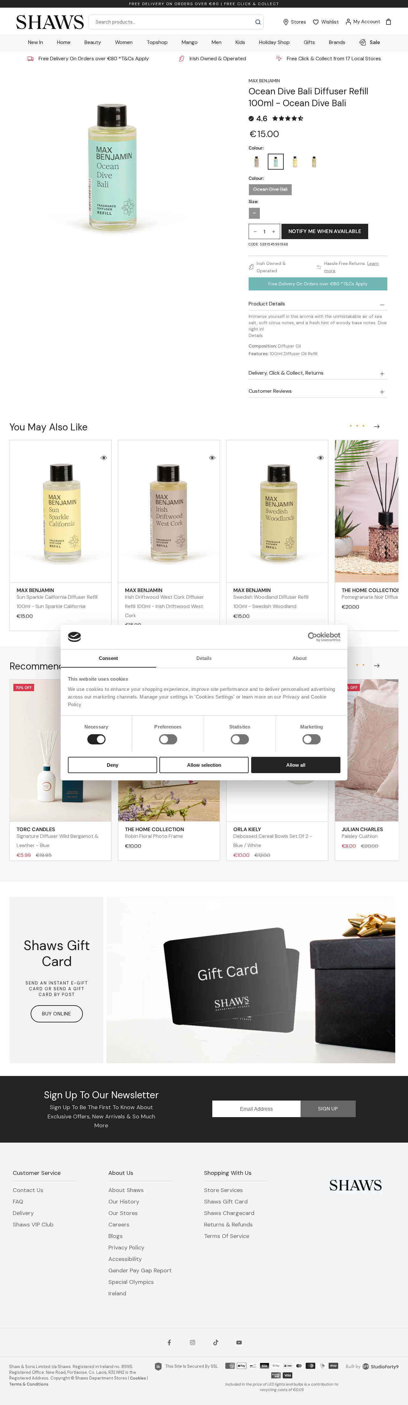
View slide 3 (363, 426)
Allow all (295, 764)
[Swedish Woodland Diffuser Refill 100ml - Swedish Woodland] (314, 162)
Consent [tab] (108, 658)
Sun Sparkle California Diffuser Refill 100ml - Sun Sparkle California (57, 598)
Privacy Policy (126, 1247)
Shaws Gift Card (226, 1201)
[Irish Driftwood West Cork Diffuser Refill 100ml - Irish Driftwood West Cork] (257, 162)
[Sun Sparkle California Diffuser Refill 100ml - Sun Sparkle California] (295, 162)
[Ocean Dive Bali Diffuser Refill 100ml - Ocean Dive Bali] (275, 161)
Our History (123, 1201)
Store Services (223, 1190)
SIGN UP (328, 1108)
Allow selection (204, 764)
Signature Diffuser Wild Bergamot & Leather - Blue (57, 837)
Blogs (115, 1236)
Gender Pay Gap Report (140, 1270)
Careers (118, 1224)
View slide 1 (350, 426)
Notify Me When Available (324, 231)
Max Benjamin (264, 81)
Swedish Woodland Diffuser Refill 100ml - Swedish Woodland (271, 598)
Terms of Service (226, 1236)
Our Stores (123, 1213)
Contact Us (28, 1190)
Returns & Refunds (228, 1224)
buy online (56, 1013)
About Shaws (126, 1190)
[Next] (375, 425)
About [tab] (300, 658)
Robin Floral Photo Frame (154, 832)
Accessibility (125, 1259)
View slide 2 (357, 426)
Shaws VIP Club (33, 1224)
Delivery (23, 1213)
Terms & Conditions (28, 1384)
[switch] (168, 739)
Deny (112, 764)
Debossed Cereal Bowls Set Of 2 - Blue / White (272, 837)
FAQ (18, 1201)
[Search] (258, 22)
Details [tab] (204, 658)
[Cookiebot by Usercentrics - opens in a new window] (312, 637)
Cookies (138, 1378)
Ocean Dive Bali (270, 189)
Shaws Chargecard (229, 1213)
